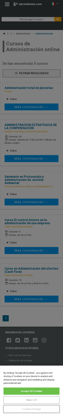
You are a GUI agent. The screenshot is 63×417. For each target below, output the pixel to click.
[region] (31, 391)
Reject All (31, 400)
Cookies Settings (31, 409)
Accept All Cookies (31, 391)
